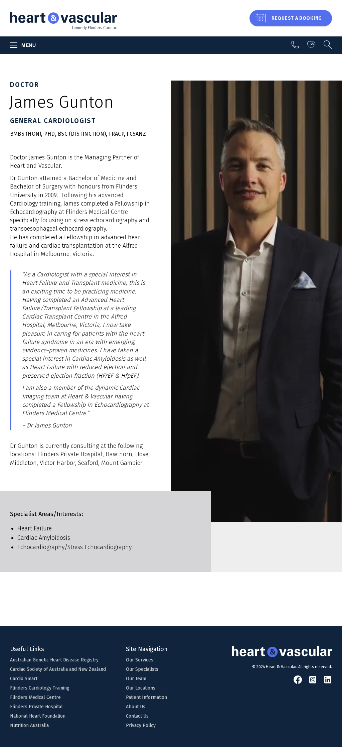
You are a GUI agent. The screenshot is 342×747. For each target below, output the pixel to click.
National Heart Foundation (37, 716)
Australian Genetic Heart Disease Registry (54, 660)
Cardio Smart (23, 678)
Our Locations (140, 688)
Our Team (136, 678)
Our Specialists (142, 669)
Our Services (139, 660)
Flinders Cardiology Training (39, 688)
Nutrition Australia (29, 725)
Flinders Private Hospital (36, 707)
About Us (135, 707)
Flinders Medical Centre (35, 697)
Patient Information (146, 697)
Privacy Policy (141, 725)
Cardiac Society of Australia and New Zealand (58, 669)
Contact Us (137, 716)
